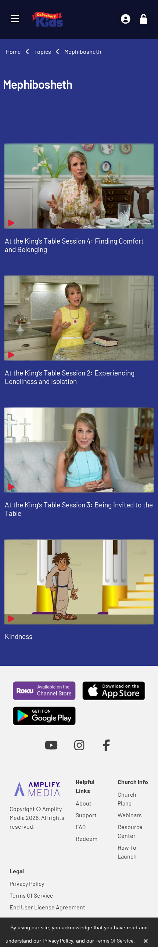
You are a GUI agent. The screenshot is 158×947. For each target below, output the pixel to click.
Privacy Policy (27, 883)
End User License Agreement (47, 907)
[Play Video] (79, 186)
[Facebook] (107, 745)
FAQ (81, 826)
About (83, 803)
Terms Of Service (31, 895)
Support (86, 814)
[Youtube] (51, 745)
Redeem (86, 838)
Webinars (130, 814)
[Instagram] (79, 745)
